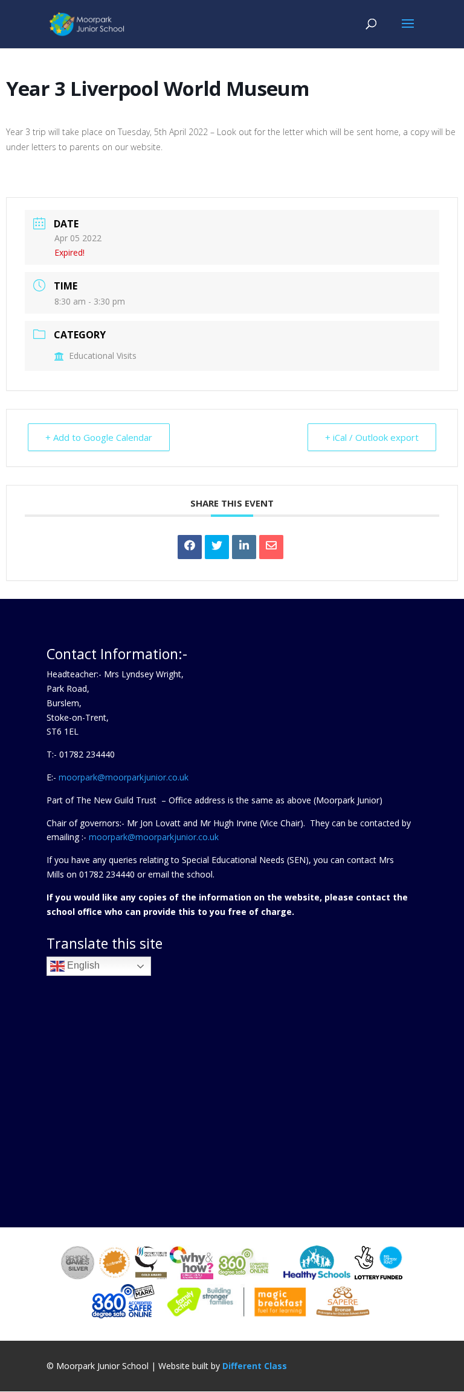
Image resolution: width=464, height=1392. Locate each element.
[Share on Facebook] (190, 547)
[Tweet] (217, 547)
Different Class (254, 1365)
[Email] (271, 547)
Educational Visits (103, 355)
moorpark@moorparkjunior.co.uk (123, 777)
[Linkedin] (244, 547)
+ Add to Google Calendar (98, 437)
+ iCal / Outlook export (372, 437)
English (82, 966)
